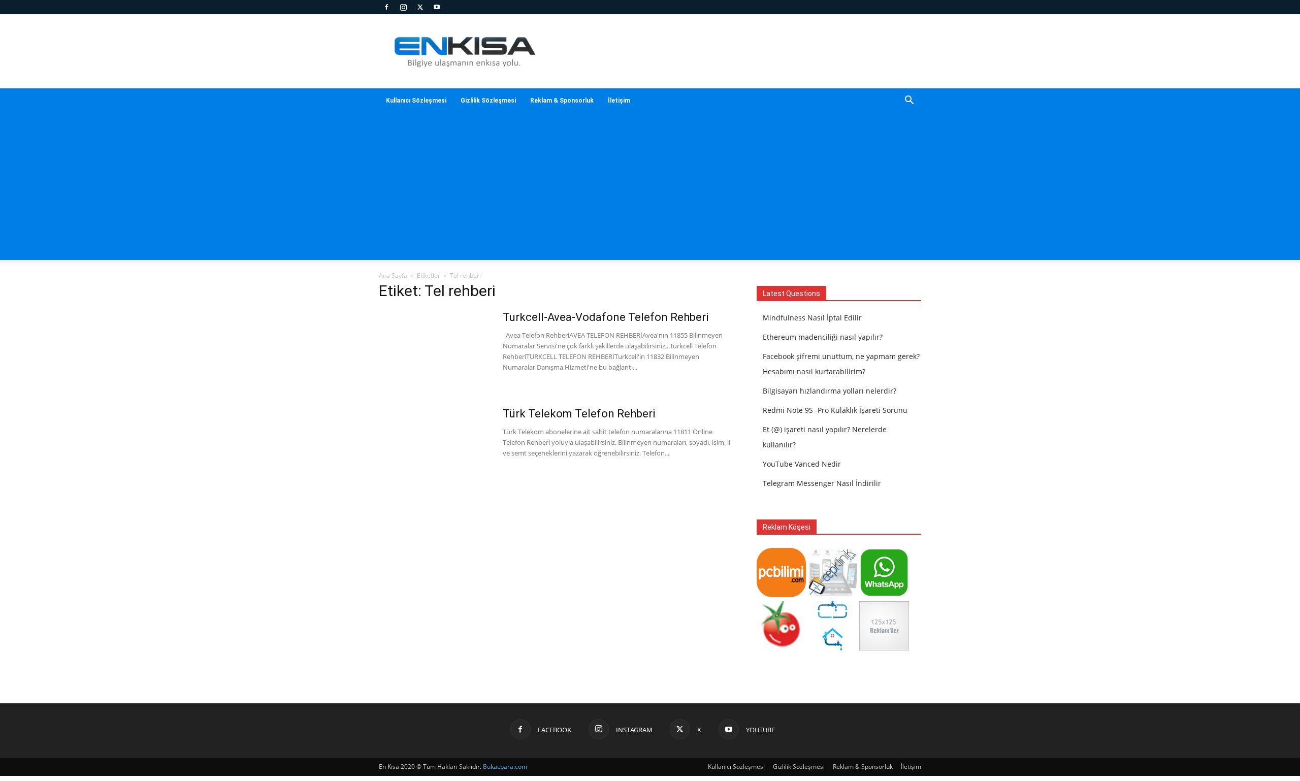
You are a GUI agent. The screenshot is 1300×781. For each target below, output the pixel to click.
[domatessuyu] (781, 648)
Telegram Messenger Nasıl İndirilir (822, 483)
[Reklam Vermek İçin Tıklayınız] (883, 648)
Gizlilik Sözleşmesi (488, 100)
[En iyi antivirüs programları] (781, 594)
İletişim (619, 100)
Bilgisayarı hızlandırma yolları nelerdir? (829, 391)
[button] (909, 101)
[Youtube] (436, 7)
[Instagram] (403, 7)
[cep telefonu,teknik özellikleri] (832, 594)
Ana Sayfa (393, 275)
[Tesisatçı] (832, 648)
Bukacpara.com (505, 766)
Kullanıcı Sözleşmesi (416, 100)
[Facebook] (386, 7)
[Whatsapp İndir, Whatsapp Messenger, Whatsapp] (883, 594)
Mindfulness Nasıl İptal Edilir (812, 317)
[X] (420, 7)
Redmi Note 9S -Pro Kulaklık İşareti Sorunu (835, 410)
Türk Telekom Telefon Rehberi (579, 413)
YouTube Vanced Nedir (802, 464)
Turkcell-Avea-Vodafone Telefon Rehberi (605, 317)
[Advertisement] (650, 189)
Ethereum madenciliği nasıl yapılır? (823, 337)
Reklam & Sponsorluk (562, 100)
